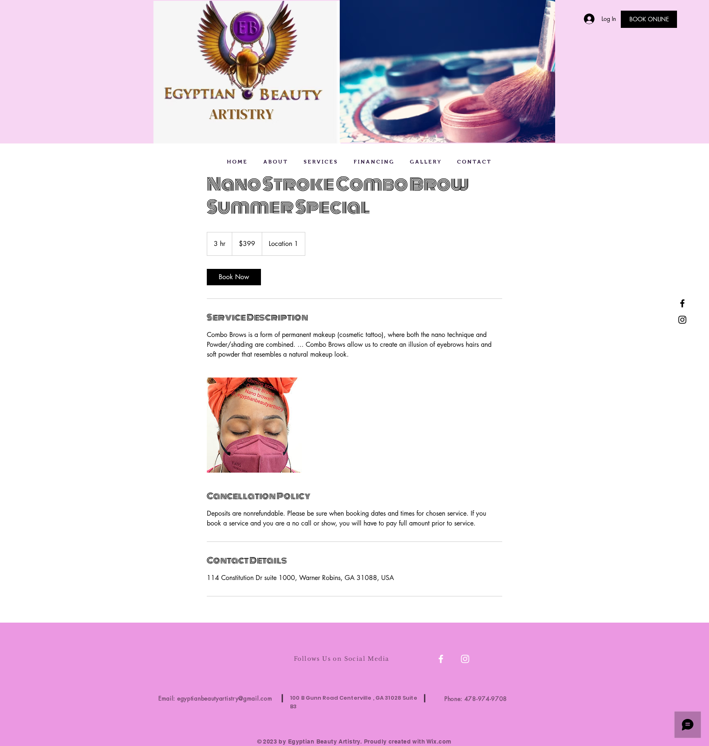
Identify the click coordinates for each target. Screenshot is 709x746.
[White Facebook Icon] (440, 658)
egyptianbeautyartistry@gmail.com (224, 698)
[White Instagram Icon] (465, 658)
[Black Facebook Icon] (682, 303)
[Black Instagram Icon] (682, 319)
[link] (234, 277)
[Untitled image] (254, 425)
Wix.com (439, 741)
